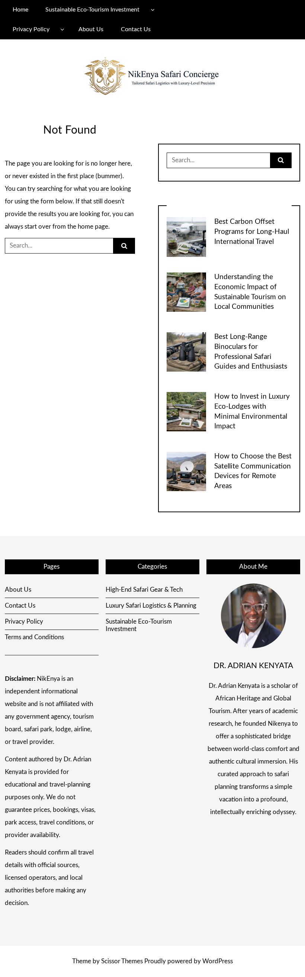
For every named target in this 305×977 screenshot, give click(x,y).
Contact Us (136, 29)
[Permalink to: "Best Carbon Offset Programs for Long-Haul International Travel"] (186, 236)
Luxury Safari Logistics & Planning (151, 605)
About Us (90, 29)
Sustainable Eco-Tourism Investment (92, 10)
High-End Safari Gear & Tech (144, 589)
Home (20, 10)
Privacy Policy (31, 29)
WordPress (217, 961)
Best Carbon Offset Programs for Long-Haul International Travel (251, 231)
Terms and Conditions (34, 637)
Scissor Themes (122, 961)
